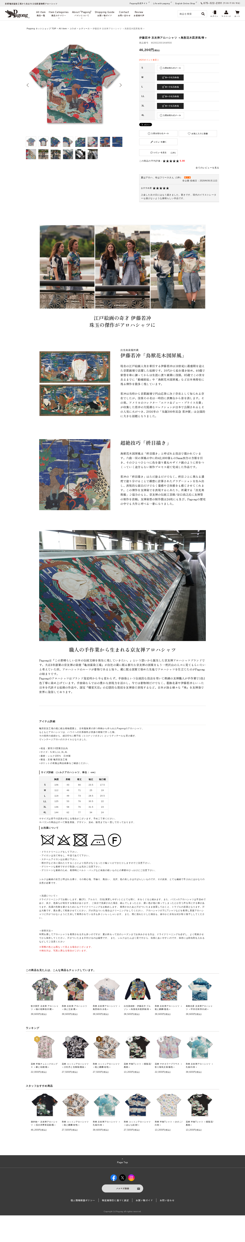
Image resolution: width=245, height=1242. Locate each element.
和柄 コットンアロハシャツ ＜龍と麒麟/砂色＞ (106, 1065)
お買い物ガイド (144, 1200)
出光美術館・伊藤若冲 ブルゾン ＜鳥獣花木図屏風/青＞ (138, 1007)
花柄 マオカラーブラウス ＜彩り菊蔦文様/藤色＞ (168, 1065)
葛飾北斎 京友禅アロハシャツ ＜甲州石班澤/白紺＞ (199, 1007)
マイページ (226, 16)
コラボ (73, 28)
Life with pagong (161, 3)
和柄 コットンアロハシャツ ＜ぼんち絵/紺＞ (137, 1123)
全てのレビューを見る (207, 167)
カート (237, 16)
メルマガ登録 (122, 1188)
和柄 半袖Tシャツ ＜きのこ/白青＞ (168, 1123)
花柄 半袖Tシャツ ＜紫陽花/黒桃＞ (137, 1065)
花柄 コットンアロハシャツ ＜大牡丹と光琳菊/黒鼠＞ (75, 1065)
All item (63, 28)
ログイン (214, 16)
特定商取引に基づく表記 (115, 1200)
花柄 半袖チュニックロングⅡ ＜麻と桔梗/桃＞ (44, 1065)
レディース (84, 28)
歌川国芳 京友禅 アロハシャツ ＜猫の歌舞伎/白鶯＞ (44, 1007)
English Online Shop (185, 3)
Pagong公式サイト (139, 3)
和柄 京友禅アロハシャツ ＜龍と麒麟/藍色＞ (168, 1007)
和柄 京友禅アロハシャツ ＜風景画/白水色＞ (106, 1007)
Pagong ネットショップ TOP (41, 28)
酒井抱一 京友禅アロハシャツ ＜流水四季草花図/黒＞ (44, 1123)
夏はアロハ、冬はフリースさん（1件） (161, 177)
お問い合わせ (167, 1200)
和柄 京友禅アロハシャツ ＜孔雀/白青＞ (200, 1065)
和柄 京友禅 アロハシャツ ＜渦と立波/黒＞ (74, 1007)
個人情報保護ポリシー (83, 1200)
